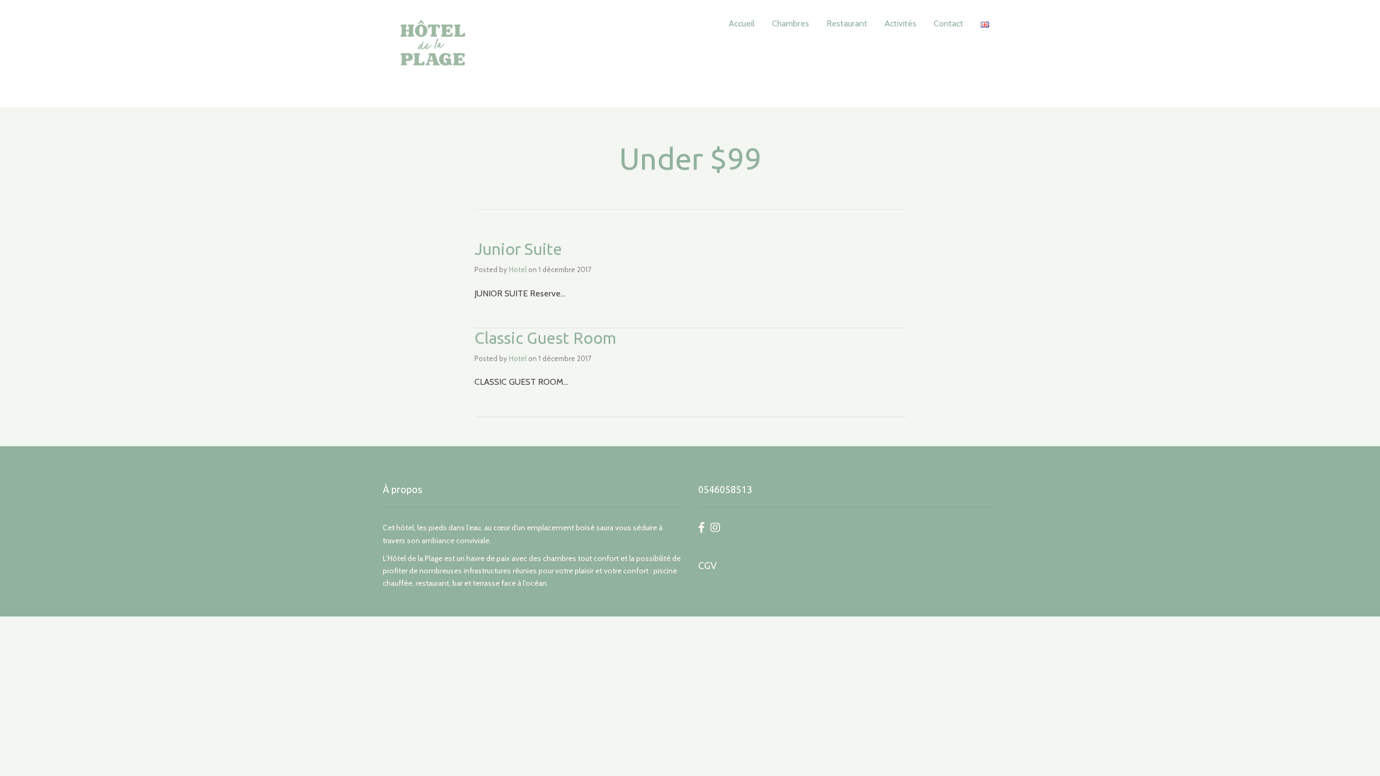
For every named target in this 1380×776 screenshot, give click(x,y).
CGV (707, 565)
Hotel (518, 269)
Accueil (742, 23)
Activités (900, 23)
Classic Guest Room (545, 338)
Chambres (790, 23)
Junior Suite (518, 249)
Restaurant (846, 23)
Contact (948, 23)
